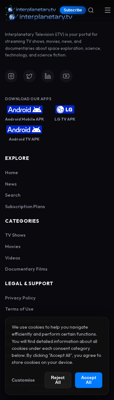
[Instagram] (11, 76)
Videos (12, 258)
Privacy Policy (20, 298)
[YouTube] (66, 76)
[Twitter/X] (29, 76)
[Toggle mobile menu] (107, 10)
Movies (13, 246)
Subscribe (73, 10)
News (11, 184)
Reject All (58, 380)
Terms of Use (19, 309)
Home (11, 172)
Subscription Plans (25, 206)
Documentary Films (26, 269)
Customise (23, 380)
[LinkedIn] (48, 76)
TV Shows (15, 235)
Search (12, 195)
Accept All (88, 380)
